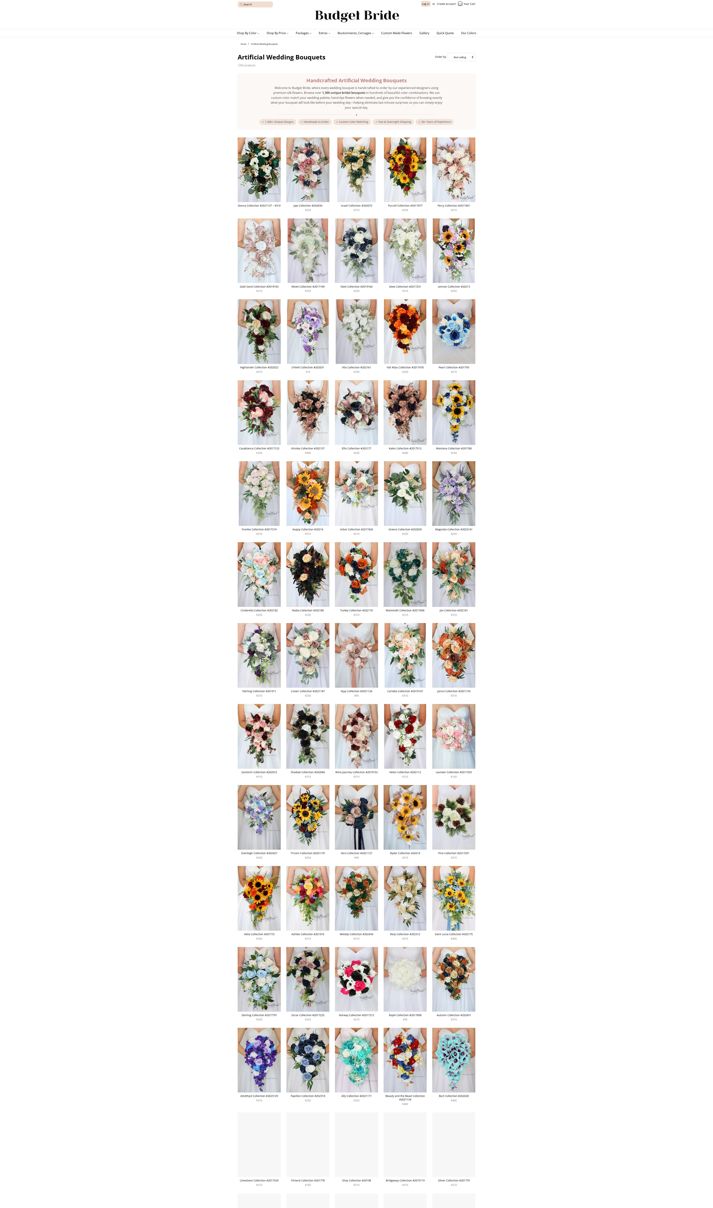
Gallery (424, 33)
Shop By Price (276, 33)
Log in (425, 4)
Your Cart (469, 4)
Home (243, 44)
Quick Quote (445, 33)
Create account (446, 4)
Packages (303, 33)
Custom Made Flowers (396, 33)
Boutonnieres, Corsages (355, 33)
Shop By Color (247, 33)
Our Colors (468, 33)
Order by (440, 57)
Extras (323, 33)
